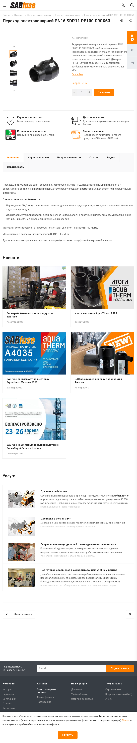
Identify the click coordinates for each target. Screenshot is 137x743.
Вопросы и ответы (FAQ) (118, 694)
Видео (111, 157)
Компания (9, 683)
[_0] (43, 69)
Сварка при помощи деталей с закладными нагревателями (78, 544)
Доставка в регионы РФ (55, 518)
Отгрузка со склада (82, 699)
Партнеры (8, 694)
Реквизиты (9, 708)
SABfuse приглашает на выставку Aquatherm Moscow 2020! (28, 381)
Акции (108, 699)
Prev (14, 46)
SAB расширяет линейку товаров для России (98, 381)
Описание (13, 157)
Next (14, 91)
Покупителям (113, 683)
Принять (67, 734)
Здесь (125, 720)
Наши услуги (79, 683)
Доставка (76, 689)
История (7, 689)
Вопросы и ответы (69, 157)
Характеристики (38, 157)
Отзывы (7, 703)
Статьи (94, 157)
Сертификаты (15, 166)
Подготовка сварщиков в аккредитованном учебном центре (78, 570)
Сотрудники (9, 699)
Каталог (42, 683)
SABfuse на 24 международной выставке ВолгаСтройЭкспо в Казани (33, 446)
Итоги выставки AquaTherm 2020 (96, 313)
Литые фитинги (45, 697)
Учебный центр (79, 694)
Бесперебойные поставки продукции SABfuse (30, 315)
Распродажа (44, 702)
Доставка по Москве (53, 491)
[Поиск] (132, 5)
